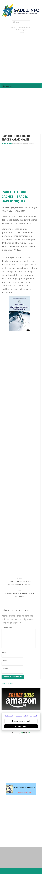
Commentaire (7, 627)
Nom (4, 652)
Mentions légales (21, 30)
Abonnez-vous (21, 726)
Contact (21, 32)
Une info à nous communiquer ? (21, 27)
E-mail (4, 660)
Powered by (16, 733)
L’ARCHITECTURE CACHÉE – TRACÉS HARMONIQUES (15, 196)
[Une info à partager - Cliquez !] (21, 789)
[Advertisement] (21, 58)
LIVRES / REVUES (7, 143)
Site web (5, 668)
